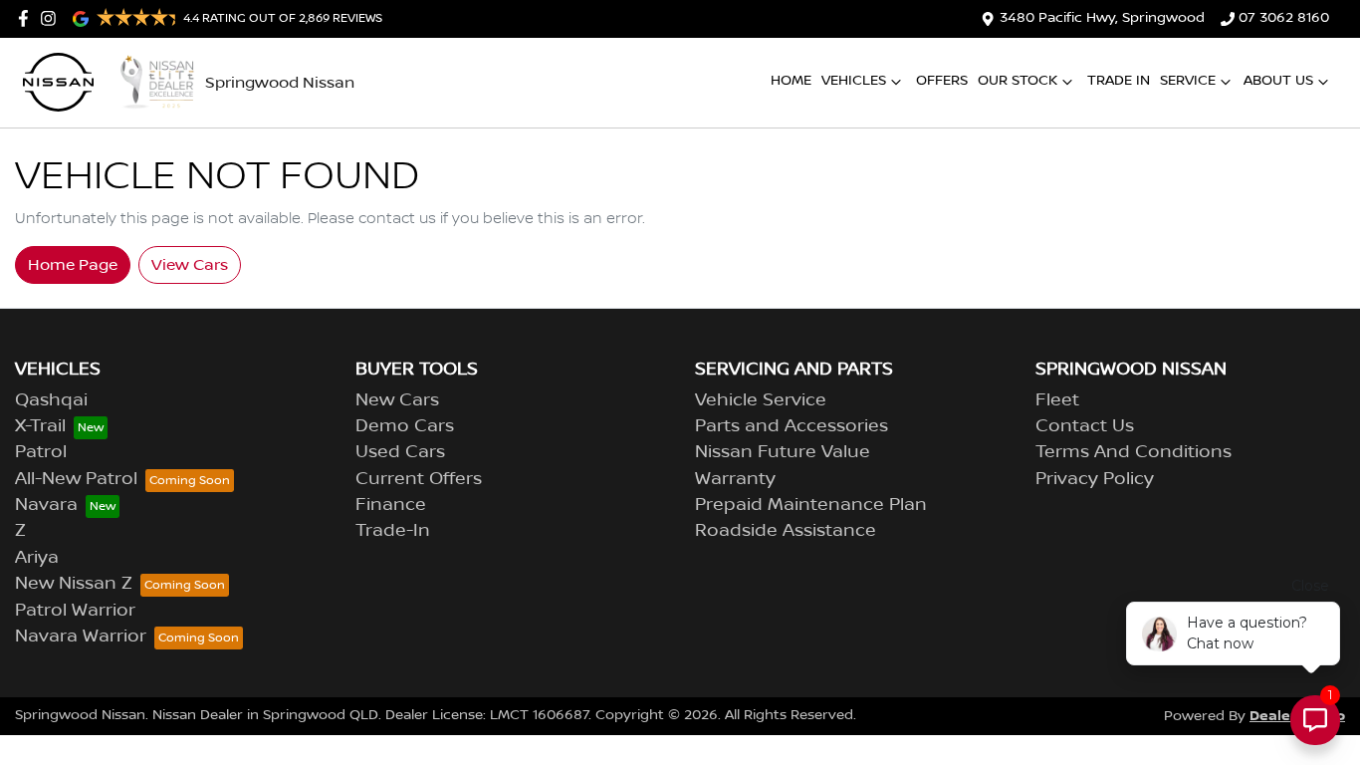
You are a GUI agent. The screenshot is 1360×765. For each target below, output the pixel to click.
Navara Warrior (80, 636)
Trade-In (392, 531)
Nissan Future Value (782, 452)
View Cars (189, 265)
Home (791, 81)
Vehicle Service (760, 400)
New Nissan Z (73, 584)
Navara (46, 505)
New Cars (397, 400)
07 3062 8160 (1284, 18)
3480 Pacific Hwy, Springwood (1102, 18)
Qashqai (51, 400)
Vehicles (853, 81)
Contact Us (1084, 426)
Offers (942, 81)
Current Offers (418, 479)
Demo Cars (404, 426)
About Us (1278, 81)
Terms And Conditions (1133, 452)
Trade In (1118, 81)
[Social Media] (27, 18)
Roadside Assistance (785, 531)
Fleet (1057, 400)
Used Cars (400, 452)
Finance (390, 505)
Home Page (72, 265)
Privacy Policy (1094, 479)
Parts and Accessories (791, 426)
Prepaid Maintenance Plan (811, 505)
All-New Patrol (76, 479)
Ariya (37, 558)
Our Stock (1017, 81)
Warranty (735, 479)
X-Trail (40, 426)
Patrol (41, 452)
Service (1188, 81)
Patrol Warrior (75, 611)
